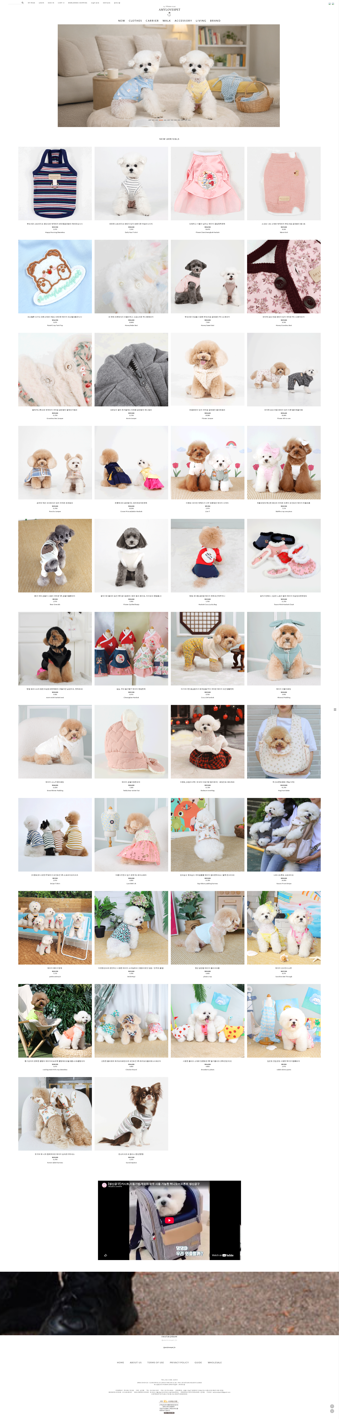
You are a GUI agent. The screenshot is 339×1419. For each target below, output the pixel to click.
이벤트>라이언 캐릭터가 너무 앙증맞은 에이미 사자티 (207, 503)
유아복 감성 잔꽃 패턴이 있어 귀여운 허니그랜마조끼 (284, 317)
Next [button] (327, 63)
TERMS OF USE (155, 1362)
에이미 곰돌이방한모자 (131, 782)
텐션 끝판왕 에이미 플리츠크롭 (207, 968)
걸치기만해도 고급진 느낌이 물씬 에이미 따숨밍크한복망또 (283, 596)
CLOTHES (135, 20)
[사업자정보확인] (173, 1392)
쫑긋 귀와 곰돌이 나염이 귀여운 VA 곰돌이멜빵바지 (54, 596)
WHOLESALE (215, 1362)
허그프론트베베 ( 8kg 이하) (283, 782)
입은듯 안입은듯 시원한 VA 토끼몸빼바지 (283, 1061)
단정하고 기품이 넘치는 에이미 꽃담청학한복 (207, 224)
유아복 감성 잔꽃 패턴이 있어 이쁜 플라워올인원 (283, 410)
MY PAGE (31, 3)
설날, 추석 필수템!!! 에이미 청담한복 (131, 689)
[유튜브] (173, 1371)
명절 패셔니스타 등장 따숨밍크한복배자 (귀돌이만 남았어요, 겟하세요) (55, 689)
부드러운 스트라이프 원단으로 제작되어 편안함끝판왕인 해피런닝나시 (55, 224)
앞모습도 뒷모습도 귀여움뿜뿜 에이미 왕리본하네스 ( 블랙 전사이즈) (207, 875)
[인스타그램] (171, 1371)
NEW (121, 20)
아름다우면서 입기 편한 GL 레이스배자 (130, 875)
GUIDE (198, 1362)
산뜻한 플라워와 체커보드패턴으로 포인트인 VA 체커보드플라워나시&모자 (131, 1061)
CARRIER (152, 20)
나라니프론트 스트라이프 (284, 875)
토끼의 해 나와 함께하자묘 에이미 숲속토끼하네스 (55, 1154)
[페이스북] (165, 1371)
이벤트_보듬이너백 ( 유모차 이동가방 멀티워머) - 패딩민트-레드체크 (207, 782)
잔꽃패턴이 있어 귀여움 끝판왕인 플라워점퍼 (207, 410)
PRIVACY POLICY (179, 1362)
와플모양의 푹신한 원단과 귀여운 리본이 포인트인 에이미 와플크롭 (283, 503)
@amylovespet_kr (169, 1340)
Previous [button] (11, 63)
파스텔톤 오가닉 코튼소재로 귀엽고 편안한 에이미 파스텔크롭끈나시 (55, 317)
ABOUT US (136, 1362)
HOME (120, 1362)
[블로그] (168, 1371)
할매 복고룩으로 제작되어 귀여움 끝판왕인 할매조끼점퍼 (54, 410)
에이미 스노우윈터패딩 (55, 782)
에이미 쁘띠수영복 (54, 968)
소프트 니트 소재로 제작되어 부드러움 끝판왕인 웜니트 (283, 224)
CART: (61, 3)
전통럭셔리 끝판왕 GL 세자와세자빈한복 (131, 503)
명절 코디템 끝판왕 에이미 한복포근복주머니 (207, 596)
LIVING (201, 20)
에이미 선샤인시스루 (283, 968)
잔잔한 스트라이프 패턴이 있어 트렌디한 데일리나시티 (131, 224)
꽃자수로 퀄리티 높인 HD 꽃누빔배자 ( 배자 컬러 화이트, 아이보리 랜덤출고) (131, 596)
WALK (167, 20)
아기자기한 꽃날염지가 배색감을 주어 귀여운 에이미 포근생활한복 (207, 689)
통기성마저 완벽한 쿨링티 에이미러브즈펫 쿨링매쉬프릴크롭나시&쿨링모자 (55, 1061)
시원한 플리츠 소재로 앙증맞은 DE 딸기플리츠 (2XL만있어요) (207, 1061)
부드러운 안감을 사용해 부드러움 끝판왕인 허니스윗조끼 (207, 317)
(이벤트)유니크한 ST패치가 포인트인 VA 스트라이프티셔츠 (54, 875)
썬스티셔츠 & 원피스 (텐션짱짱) (131, 1154)
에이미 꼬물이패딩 (283, 689)
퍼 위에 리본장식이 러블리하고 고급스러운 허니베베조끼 (131, 317)
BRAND (215, 20)
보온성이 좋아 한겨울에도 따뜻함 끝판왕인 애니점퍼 (131, 410)
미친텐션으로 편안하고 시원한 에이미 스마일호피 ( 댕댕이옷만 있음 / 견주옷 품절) (131, 968)
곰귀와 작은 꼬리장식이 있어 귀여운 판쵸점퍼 (55, 503)
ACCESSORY (183, 20)
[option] (169, 63)
